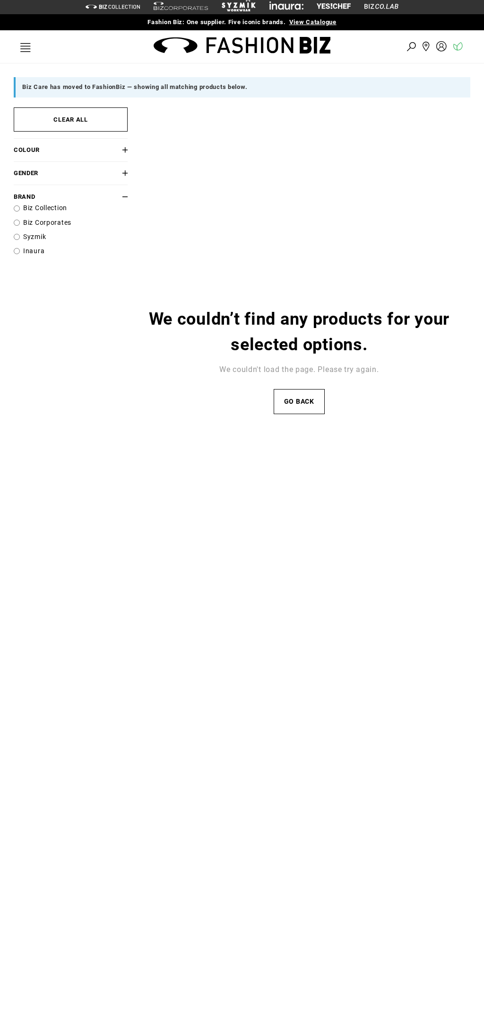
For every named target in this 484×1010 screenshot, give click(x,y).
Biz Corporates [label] (47, 223)
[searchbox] (359, 46)
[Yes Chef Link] (334, 6)
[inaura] (286, 6)
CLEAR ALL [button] (70, 119)
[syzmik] (239, 7)
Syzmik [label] (34, 237)
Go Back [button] (299, 402)
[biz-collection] (113, 6)
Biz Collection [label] (45, 208)
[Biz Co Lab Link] (381, 6)
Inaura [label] (33, 251)
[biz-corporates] (181, 7)
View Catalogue (313, 22)
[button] (118, 149)
